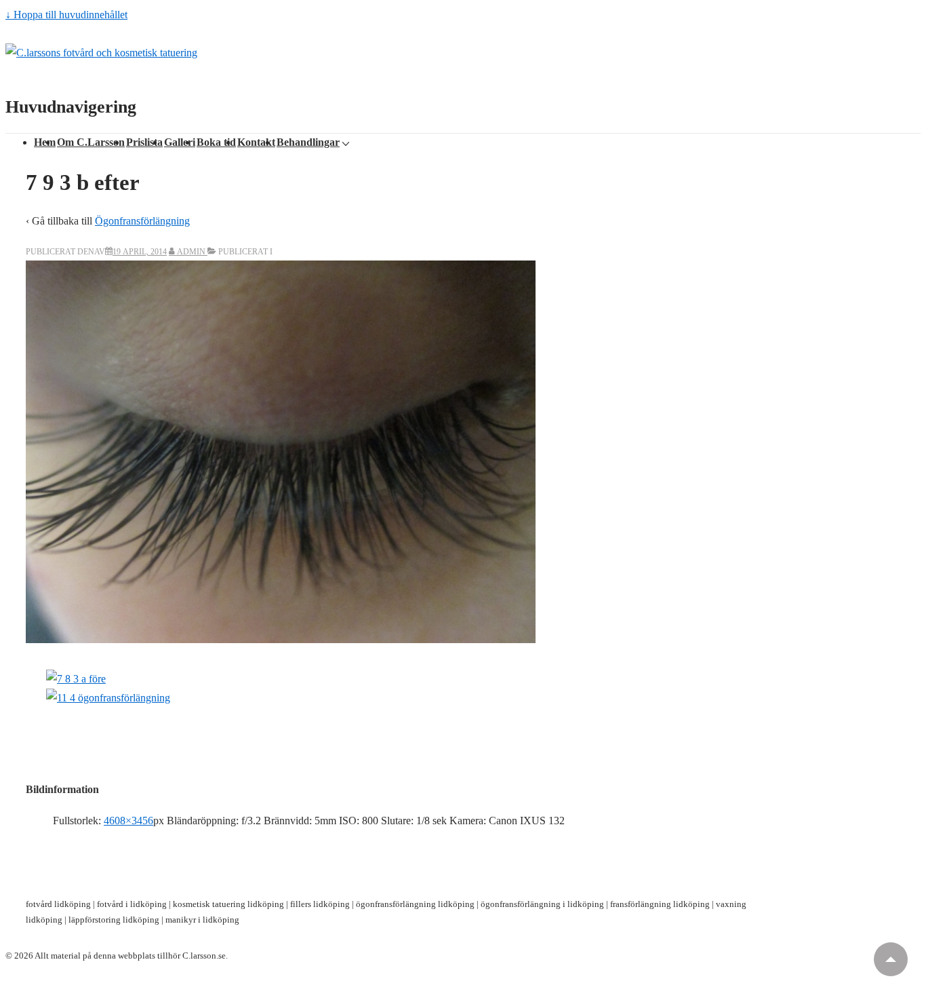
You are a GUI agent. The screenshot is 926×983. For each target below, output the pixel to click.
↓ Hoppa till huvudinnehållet (66, 14)
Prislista (144, 142)
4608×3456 (128, 820)
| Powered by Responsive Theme (289, 955)
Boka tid (216, 142)
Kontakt (256, 142)
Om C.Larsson (91, 142)
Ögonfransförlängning (142, 221)
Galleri (179, 142)
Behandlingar (308, 142)
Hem (45, 142)
